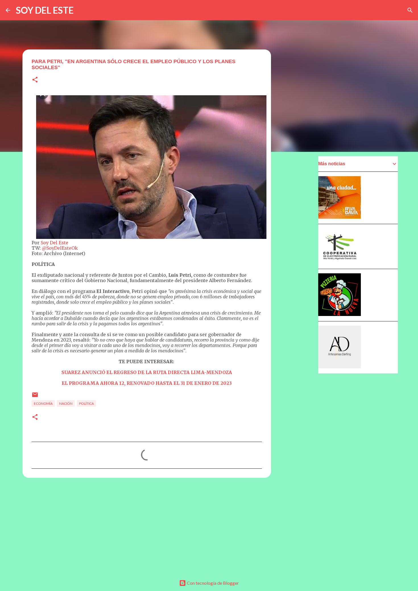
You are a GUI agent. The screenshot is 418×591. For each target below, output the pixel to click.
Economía (43, 403)
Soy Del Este (54, 242)
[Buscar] (410, 10)
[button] (35, 80)
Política (86, 403)
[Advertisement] (146, 526)
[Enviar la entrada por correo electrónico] (35, 397)
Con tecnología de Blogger (212, 583)
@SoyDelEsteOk (60, 248)
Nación (66, 403)
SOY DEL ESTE (45, 10)
